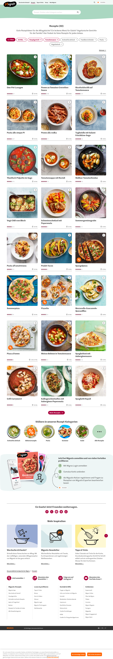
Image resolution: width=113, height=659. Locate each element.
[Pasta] (48, 433)
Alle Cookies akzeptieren (94, 654)
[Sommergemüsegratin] (90, 208)
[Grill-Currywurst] (22, 387)
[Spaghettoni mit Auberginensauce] (90, 341)
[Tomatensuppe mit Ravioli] (56, 164)
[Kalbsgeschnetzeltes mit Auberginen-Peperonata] (56, 387)
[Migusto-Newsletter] (56, 545)
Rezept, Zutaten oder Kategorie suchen (56, 12)
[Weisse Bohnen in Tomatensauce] (56, 341)
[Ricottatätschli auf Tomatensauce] (90, 75)
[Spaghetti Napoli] (90, 387)
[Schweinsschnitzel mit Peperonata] (56, 208)
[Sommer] (65, 433)
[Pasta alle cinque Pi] (22, 121)
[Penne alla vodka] (56, 121)
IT (105, 628)
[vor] (106, 535)
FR (102, 628)
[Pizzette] (56, 296)
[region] (56, 654)
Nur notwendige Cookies (78, 654)
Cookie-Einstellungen (66, 611)
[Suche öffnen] (94, 2)
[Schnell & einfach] (13, 433)
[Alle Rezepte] (99, 433)
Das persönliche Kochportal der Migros (18, 571)
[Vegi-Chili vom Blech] (22, 208)
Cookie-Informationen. (53, 657)
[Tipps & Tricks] (90, 545)
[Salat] (82, 433)
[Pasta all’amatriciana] (22, 252)
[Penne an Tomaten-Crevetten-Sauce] (56, 75)
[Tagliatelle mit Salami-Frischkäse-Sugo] (90, 121)
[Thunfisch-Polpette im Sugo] (22, 164)
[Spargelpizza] (90, 252)
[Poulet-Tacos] (56, 252)
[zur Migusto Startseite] (10, 3)
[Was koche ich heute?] (22, 545)
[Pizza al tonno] (22, 341)
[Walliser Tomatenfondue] (90, 164)
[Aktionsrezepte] (31, 433)
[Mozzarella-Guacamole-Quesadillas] (90, 296)
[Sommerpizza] (22, 296)
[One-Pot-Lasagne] (22, 75)
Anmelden (102, 2)
